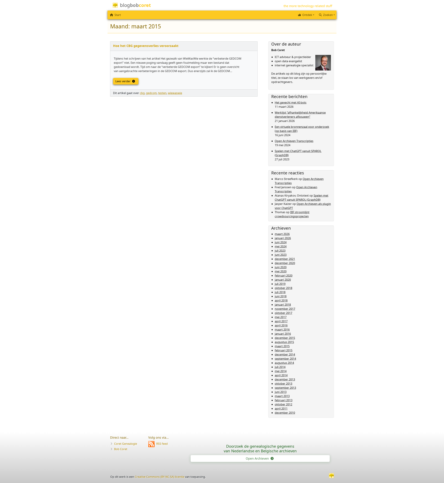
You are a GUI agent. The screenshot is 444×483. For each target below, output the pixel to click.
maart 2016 (282, 329)
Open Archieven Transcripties (294, 141)
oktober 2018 (283, 288)
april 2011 (281, 408)
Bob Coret (120, 449)
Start (117, 15)
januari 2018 (283, 305)
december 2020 (285, 263)
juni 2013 (281, 392)
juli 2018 (280, 292)
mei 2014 (281, 371)
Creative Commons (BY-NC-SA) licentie (159, 477)
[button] (306, 15)
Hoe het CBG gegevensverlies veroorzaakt (145, 46)
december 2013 (285, 379)
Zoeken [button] (328, 15)
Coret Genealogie (125, 444)
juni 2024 (281, 242)
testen (162, 93)
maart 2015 (282, 346)
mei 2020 (281, 271)
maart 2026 (282, 234)
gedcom (151, 93)
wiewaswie (175, 93)
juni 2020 (281, 267)
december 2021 (285, 259)
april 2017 (281, 321)
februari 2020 (283, 275)
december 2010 (285, 413)
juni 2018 (281, 296)
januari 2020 (283, 280)
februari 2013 (283, 400)
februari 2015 (283, 350)
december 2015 (285, 338)
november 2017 (285, 309)
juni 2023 (281, 255)
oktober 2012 (283, 404)
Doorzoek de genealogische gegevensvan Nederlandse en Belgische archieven (260, 448)
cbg (142, 93)
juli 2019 (280, 284)
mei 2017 (281, 317)
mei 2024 (281, 246)
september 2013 (285, 388)
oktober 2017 (283, 313)
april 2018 (281, 300)
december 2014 (285, 354)
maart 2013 (282, 396)
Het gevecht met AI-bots (290, 102)
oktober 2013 (283, 383)
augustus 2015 (284, 342)
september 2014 (285, 359)
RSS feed (162, 444)
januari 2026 (283, 238)
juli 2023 (280, 250)
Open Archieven (258, 458)
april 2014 (281, 375)
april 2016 (281, 325)
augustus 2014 (284, 363)
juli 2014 (280, 367)
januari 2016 (283, 334)
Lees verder (123, 81)
